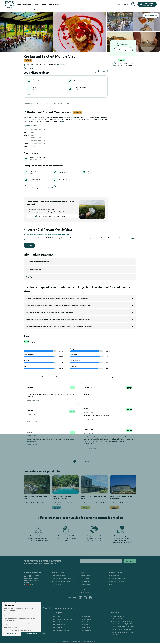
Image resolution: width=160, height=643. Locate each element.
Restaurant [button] (29, 103)
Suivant (86, 461)
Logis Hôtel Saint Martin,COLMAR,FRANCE (123, 627)
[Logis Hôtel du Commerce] (123, 485)
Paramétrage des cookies (116, 581)
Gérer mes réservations (58, 576)
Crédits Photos (113, 590)
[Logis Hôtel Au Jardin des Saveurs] (65, 485)
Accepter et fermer (31, 634)
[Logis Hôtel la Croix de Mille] (94, 485)
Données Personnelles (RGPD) (117, 578)
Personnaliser (11, 634)
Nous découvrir (54, 5)
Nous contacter (56, 584)
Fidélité (43, 5)
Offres (36, 5)
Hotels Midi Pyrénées (59, 625)
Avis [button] (67, 103)
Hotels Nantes (86, 616)
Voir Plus (29, 94)
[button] (3, 640)
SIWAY (96, 641)
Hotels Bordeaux (86, 630)
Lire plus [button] (62, 121)
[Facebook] (80, 597)
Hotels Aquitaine (57, 622)
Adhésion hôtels (85, 581)
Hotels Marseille (86, 619)
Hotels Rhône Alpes (58, 616)
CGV (110, 584)
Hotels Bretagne (57, 627)
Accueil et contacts (35, 269)
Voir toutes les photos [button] (151, 15)
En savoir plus (123, 50)
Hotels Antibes (86, 622)
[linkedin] (90, 597)
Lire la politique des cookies (10, 627)
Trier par (114, 378)
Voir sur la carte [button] (61, 64)
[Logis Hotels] (9, 4)
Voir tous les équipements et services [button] (40, 188)
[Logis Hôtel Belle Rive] (37, 485)
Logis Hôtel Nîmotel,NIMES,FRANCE (121, 624)
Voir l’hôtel (29, 245)
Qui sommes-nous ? (86, 576)
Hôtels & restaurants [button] (24, 5)
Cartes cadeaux (85, 584)
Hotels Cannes (86, 627)
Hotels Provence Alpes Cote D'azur (62, 619)
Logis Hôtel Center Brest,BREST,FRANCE (122, 621)
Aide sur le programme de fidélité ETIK (63, 581)
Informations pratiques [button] (53, 103)
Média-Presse (85, 592)
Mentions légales (114, 576)
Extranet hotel (85, 578)
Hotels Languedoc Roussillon (61, 630)
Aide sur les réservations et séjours (62, 578)
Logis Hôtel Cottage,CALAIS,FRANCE (121, 629)
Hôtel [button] (39, 103)
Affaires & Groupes (86, 587)
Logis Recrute (85, 590)
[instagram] (85, 597)
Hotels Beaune (86, 625)
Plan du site (112, 587)
